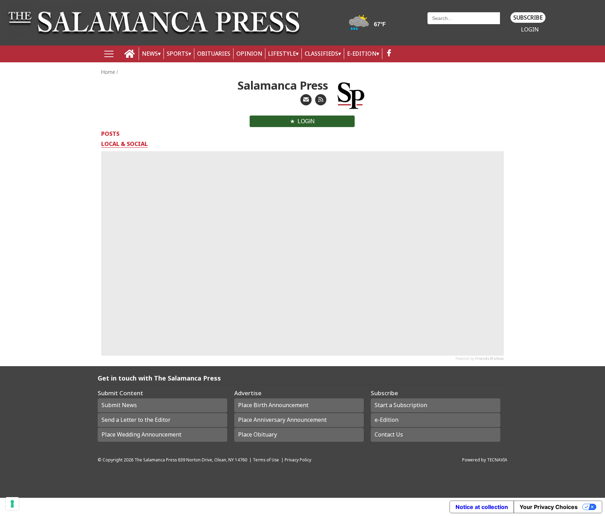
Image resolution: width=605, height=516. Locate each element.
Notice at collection (482, 506)
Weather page (368, 26)
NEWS (150, 53)
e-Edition (386, 420)
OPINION (249, 53)
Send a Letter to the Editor (136, 420)
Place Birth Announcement (273, 405)
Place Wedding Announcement (141, 434)
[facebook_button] (389, 54)
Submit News (119, 405)
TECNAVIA (497, 459)
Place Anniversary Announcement (282, 420)
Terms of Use (266, 459)
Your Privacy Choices (549, 506)
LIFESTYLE (282, 53)
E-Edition (361, 53)
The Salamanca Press (155, 459)
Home (109, 72)
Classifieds (321, 53)
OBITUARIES (213, 53)
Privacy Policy (298, 459)
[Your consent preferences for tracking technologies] (12, 503)
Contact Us (389, 434)
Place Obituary (257, 434)
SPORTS (177, 53)
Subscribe (528, 17)
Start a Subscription (401, 405)
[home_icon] (130, 53)
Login (530, 29)
